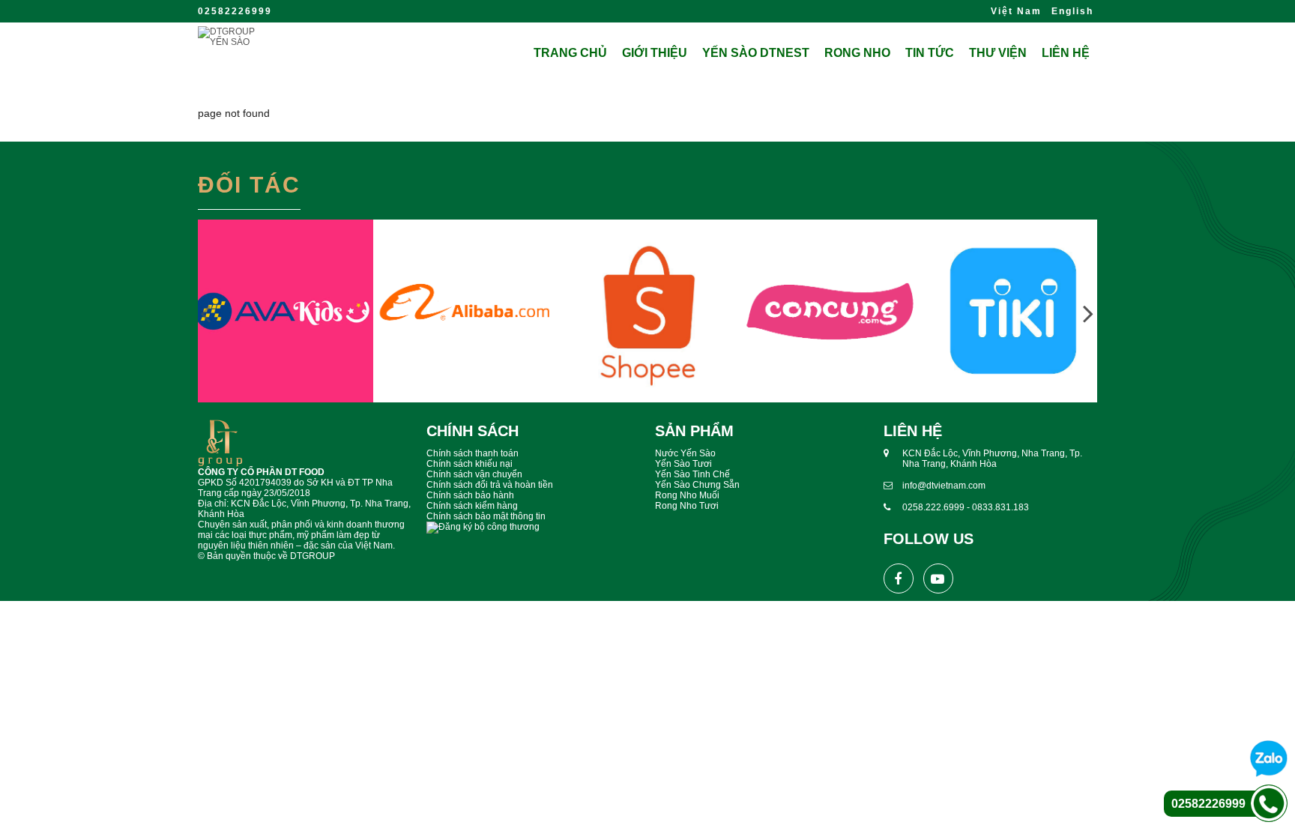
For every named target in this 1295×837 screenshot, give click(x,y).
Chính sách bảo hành (470, 495)
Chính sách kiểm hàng (472, 506)
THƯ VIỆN (998, 52)
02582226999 (235, 11)
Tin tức (929, 52)
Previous (205, 312)
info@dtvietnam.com (943, 485)
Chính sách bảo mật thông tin (486, 516)
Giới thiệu (654, 52)
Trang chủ (570, 52)
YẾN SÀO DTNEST (755, 52)
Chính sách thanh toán (472, 453)
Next (1088, 312)
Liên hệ (1066, 52)
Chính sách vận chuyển (474, 474)
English (1072, 11)
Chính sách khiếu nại (469, 464)
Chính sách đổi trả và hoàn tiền (489, 485)
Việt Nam (1016, 11)
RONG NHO (857, 52)
